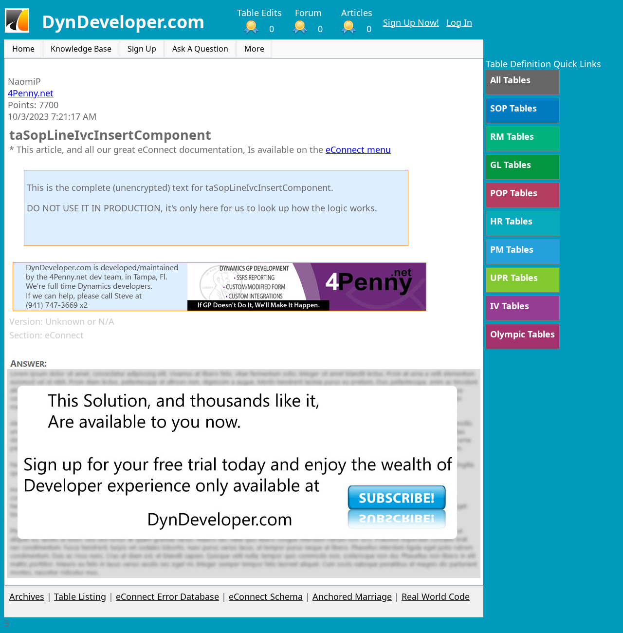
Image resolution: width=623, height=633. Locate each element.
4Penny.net (31, 93)
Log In (459, 22)
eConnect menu (358, 149)
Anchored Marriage (352, 596)
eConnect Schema (266, 596)
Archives (26, 596)
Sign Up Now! (411, 22)
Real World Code (436, 596)
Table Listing (80, 596)
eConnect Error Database (167, 596)
